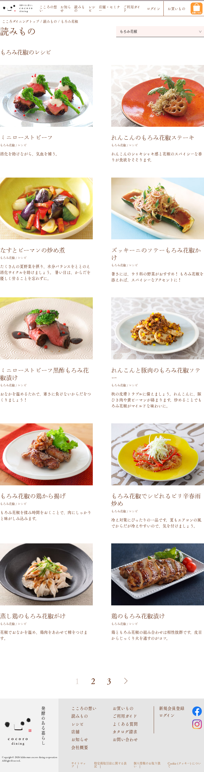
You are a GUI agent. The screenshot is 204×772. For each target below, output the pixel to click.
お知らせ (65, 8)
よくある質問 (125, 723)
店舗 (75, 731)
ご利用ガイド (131, 8)
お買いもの (176, 8)
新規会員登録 (171, 708)
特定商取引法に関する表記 (110, 765)
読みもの (79, 8)
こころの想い (48, 8)
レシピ (92, 8)
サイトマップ (78, 765)
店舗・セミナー (109, 8)
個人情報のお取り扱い (147, 765)
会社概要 (79, 747)
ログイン (153, 8)
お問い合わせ (125, 739)
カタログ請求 (124, 731)
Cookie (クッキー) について (184, 765)
